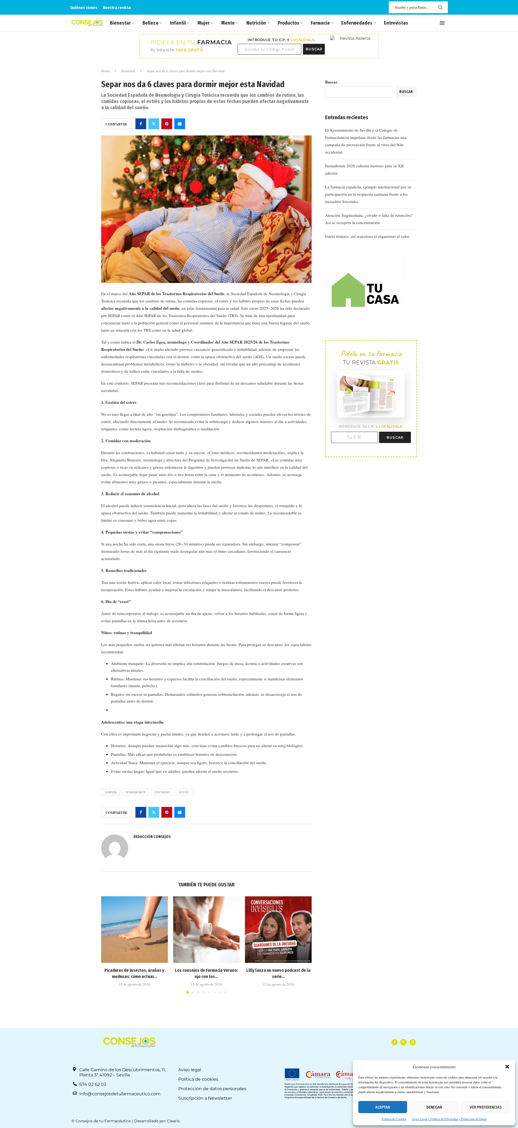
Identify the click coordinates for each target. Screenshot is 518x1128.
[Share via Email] (179, 123)
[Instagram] (413, 1042)
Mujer (203, 23)
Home (105, 70)
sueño (184, 792)
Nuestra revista (117, 7)
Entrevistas (396, 23)
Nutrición (256, 23)
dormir (111, 792)
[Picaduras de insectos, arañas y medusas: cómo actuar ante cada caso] (134, 929)
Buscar (331, 82)
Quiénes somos (83, 7)
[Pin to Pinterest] (166, 123)
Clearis (173, 1121)
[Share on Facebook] (140, 123)
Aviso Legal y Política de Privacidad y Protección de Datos (449, 1119)
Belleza (150, 23)
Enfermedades (356, 23)
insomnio (162, 792)
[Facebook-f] (394, 1042)
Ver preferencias (486, 1107)
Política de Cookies (394, 1119)
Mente (228, 23)
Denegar (434, 1107)
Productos (288, 23)
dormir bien (135, 792)
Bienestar (120, 23)
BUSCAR (314, 49)
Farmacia (320, 23)
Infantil (178, 23)
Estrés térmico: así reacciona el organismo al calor (367, 236)
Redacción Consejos (152, 836)
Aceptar (382, 1107)
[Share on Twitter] (153, 123)
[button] (507, 1066)
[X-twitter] (403, 1042)
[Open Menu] (442, 23)
